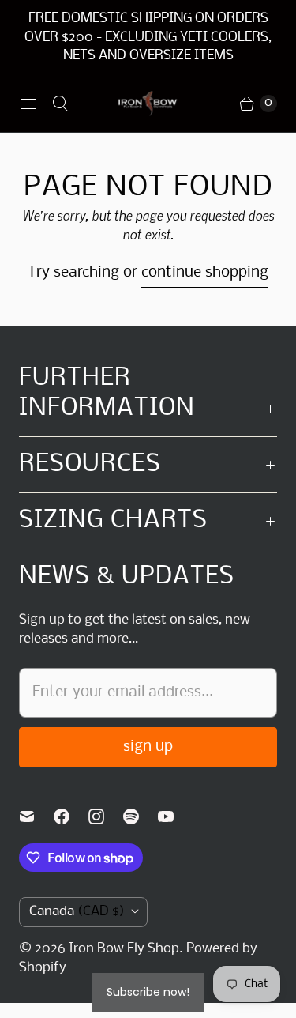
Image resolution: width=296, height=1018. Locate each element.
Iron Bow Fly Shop (124, 948)
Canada (77, 911)
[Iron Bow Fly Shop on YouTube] (175, 816)
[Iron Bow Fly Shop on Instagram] (105, 816)
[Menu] (28, 104)
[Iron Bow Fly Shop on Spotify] (140, 816)
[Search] (60, 104)
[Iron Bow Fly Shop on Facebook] (71, 816)
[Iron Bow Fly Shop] (148, 104)
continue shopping (204, 273)
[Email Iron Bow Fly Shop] (36, 816)
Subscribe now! (148, 992)
